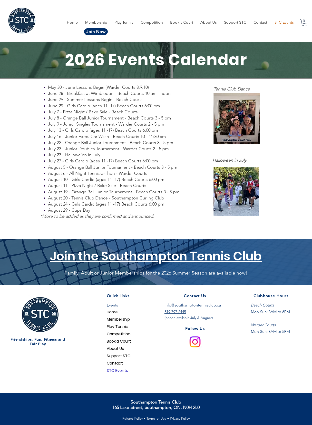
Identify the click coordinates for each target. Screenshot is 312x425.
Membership (118, 319)
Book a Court (119, 341)
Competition (118, 334)
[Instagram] (195, 342)
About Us (115, 348)
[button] (151, 22)
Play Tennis (117, 326)
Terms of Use (156, 418)
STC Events (117, 370)
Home (112, 312)
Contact (115, 363)
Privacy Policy (180, 418)
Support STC (118, 356)
